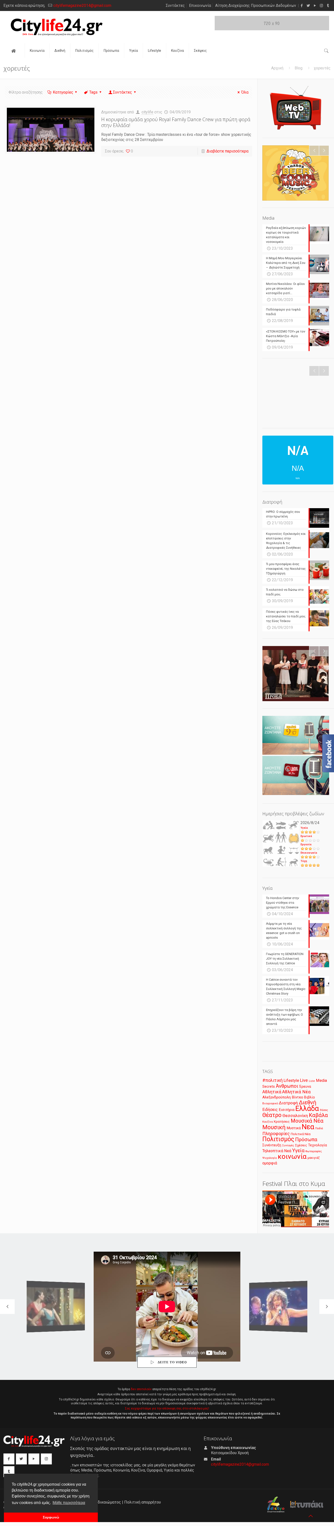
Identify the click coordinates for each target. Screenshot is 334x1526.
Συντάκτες (175, 5)
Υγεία (304, 827)
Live (304, 1080)
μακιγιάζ (314, 1158)
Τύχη (304, 861)
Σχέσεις (301, 1145)
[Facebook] (301, 5)
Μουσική (274, 1127)
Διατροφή (288, 1102)
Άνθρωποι (287, 1086)
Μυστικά (294, 1128)
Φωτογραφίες (313, 1151)
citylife (147, 112)
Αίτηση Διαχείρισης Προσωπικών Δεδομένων (255, 5)
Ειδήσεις (270, 1109)
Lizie (312, 1081)
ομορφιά (269, 1163)
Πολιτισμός (278, 1139)
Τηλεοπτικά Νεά (276, 1151)
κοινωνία (292, 1156)
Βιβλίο (309, 1097)
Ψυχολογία (269, 1158)
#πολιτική (272, 1080)
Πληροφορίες (276, 1133)
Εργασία (306, 844)
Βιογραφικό (270, 1103)
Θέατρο (271, 1115)
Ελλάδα (307, 1108)
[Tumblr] (328, 5)
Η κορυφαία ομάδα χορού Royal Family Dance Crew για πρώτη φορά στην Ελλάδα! (175, 122)
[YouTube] (314, 5)
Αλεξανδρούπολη (276, 1097)
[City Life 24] (56, 27)
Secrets (268, 1086)
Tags (93, 92)
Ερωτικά (306, 836)
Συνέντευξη (271, 1145)
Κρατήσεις (282, 1121)
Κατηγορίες (63, 92)
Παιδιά (319, 1128)
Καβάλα (318, 1115)
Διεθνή (307, 1102)
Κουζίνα (267, 1121)
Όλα (244, 92)
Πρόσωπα (306, 1139)
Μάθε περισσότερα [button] (69, 1503)
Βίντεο (297, 1097)
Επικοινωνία (200, 5)
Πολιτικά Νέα (301, 1134)
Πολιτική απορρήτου (142, 1502)
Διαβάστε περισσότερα (227, 151)
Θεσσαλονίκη (295, 1115)
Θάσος (324, 1110)
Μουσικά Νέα (307, 1121)
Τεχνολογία (317, 1145)
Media (321, 1080)
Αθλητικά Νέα (296, 1091)
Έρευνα (305, 1087)
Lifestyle (291, 1080)
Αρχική (277, 68)
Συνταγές (288, 1145)
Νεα (308, 1127)
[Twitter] (308, 5)
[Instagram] (321, 5)
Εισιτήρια (286, 1109)
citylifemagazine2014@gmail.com (82, 5)
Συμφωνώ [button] (51, 1517)
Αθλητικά (271, 1091)
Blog (298, 68)
